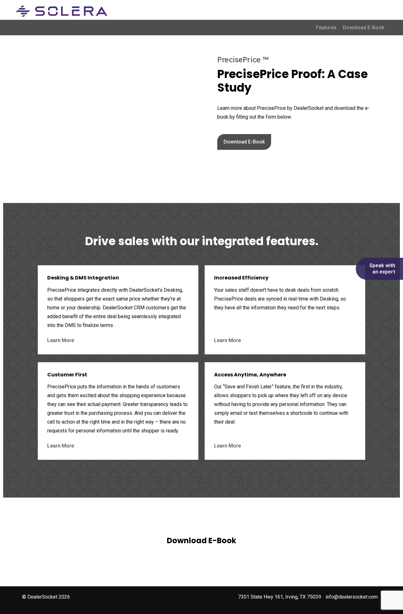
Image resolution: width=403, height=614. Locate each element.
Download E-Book (363, 28)
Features (326, 28)
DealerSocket (42, 597)
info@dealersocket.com (352, 597)
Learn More (60, 340)
